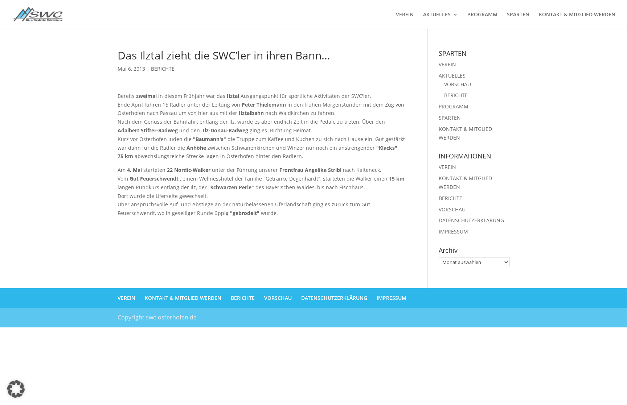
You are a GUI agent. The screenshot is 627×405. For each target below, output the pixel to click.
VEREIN (405, 15)
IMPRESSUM (453, 231)
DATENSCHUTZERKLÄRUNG (471, 220)
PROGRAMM (482, 15)
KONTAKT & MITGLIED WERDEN (577, 15)
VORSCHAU (457, 84)
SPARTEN (518, 15)
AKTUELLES (437, 15)
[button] (16, 389)
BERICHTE (163, 68)
